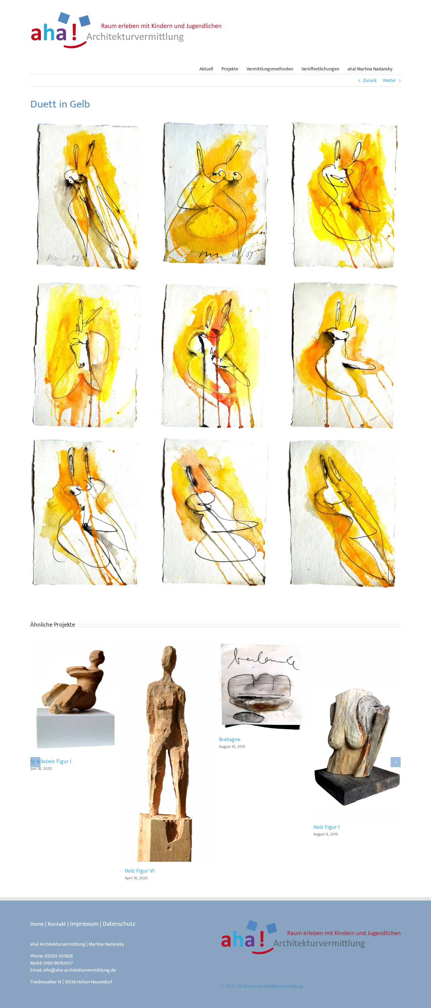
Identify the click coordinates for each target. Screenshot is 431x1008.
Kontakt (57, 924)
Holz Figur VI (168, 752)
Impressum (84, 924)
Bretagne (263, 687)
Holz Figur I (357, 730)
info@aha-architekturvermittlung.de (79, 970)
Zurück (370, 80)
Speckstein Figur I (74, 698)
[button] (35, 762)
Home (37, 924)
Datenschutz (119, 924)
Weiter (389, 80)
